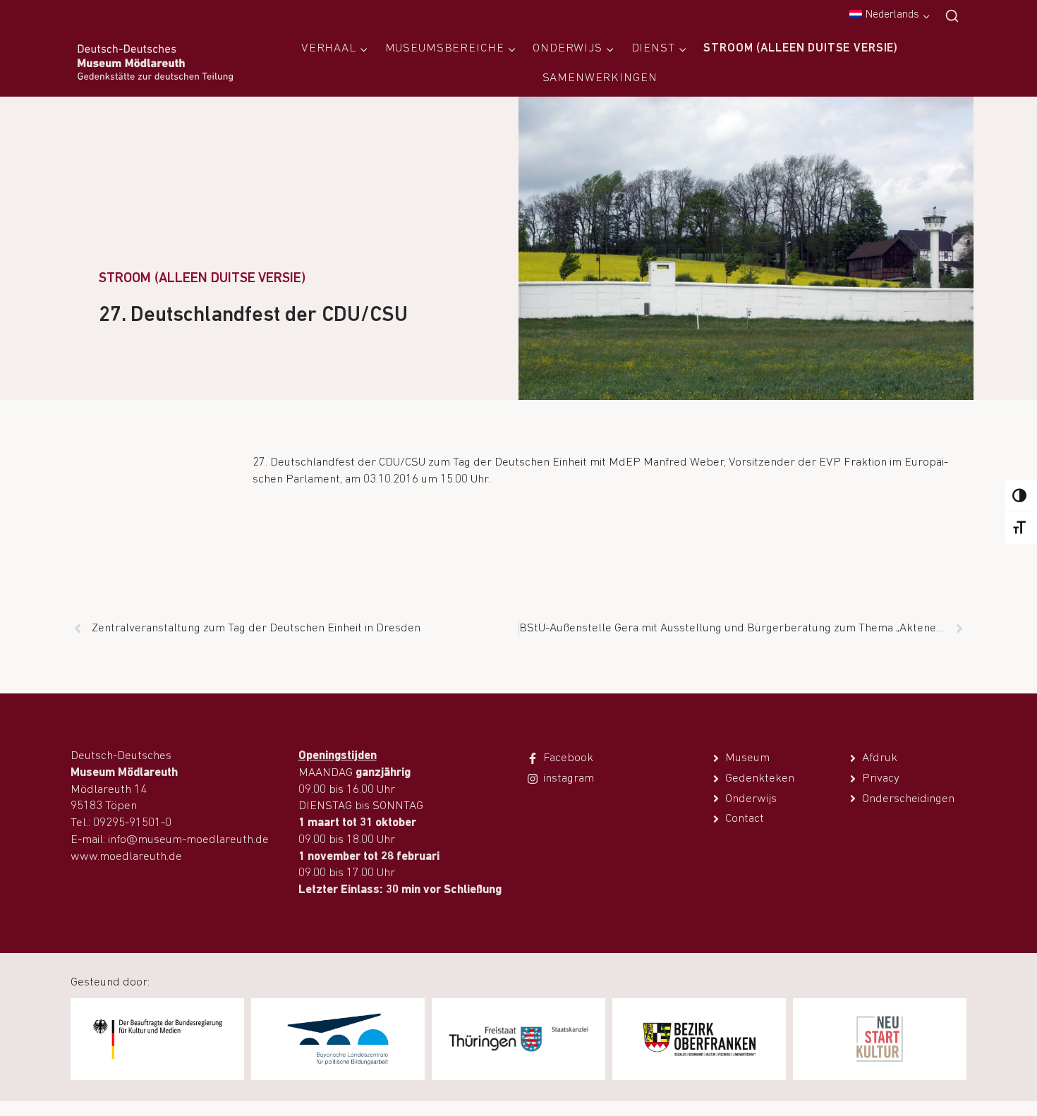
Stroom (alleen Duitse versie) (800, 48)
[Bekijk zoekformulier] (952, 16)
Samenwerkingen (599, 78)
